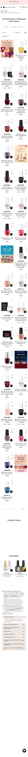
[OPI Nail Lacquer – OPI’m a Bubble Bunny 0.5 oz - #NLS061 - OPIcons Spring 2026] (21, 253)
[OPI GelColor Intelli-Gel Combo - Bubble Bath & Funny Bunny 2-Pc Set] (21, 307)
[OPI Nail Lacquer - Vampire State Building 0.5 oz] (21, 126)
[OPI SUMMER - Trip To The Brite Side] (7, 254)
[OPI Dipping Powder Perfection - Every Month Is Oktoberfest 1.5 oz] (7, 333)
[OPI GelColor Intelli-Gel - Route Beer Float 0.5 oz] (7, 281)
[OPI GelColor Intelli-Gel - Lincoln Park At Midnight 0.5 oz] (7, 152)
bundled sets (18, 608)
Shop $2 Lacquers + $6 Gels (14, 3)
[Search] (20, 7)
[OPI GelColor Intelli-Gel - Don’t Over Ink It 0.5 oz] (7, 462)
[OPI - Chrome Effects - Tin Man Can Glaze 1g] (7, 307)
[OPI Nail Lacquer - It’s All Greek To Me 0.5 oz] (21, 435)
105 (22, 509)
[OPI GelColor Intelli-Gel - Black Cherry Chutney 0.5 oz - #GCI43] (21, 409)
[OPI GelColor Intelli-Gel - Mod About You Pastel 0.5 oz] (21, 381)
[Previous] (2, 566)
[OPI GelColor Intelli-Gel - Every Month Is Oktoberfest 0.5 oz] (21, 99)
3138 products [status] (5, 36)
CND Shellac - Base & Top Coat (21, 575)
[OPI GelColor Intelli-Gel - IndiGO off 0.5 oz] (7, 487)
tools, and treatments (11, 609)
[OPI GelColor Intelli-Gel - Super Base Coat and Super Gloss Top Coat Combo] (7, 71)
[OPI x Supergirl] (21, 359)
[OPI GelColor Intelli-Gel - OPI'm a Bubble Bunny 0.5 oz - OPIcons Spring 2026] (21, 71)
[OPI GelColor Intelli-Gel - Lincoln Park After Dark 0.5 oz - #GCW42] (21, 177)
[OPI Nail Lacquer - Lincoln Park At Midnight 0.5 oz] (7, 177)
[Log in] (24, 7)
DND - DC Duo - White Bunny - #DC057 (7, 575)
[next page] (25, 509)
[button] (1, 7)
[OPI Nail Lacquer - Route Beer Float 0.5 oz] (21, 333)
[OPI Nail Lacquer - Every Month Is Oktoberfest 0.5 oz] (7, 99)
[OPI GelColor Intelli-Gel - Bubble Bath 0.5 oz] (21, 203)
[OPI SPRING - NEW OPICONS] (21, 463)
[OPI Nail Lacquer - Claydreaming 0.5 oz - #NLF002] (7, 435)
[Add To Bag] (25, 51)
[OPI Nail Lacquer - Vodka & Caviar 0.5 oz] (7, 230)
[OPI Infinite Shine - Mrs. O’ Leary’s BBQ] (7, 358)
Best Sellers (14, 556)
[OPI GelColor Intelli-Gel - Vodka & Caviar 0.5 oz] (21, 230)
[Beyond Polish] (9, 7)
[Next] (25, 566)
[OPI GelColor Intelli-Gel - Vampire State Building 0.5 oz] (7, 126)
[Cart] (26, 7)
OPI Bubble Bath (14, 595)
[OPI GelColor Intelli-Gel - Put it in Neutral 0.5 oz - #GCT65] (7, 409)
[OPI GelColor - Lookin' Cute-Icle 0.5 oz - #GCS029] (21, 47)
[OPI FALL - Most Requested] (7, 48)
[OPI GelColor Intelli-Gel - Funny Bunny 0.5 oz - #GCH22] (7, 203)
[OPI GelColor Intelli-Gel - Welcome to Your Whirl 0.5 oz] (21, 281)
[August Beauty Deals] (21, 153)
